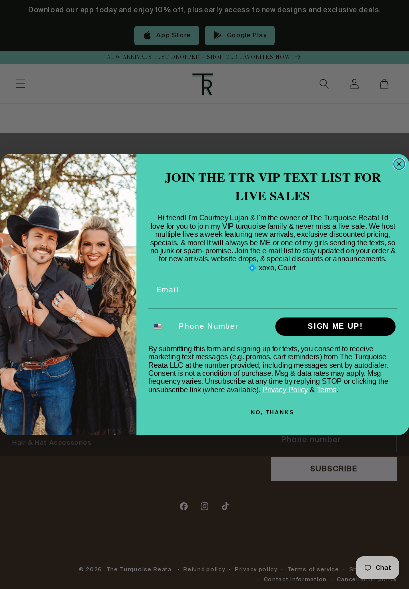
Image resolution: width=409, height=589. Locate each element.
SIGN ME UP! (335, 326)
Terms (326, 389)
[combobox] (161, 326)
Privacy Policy (285, 389)
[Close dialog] (399, 163)
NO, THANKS (272, 412)
